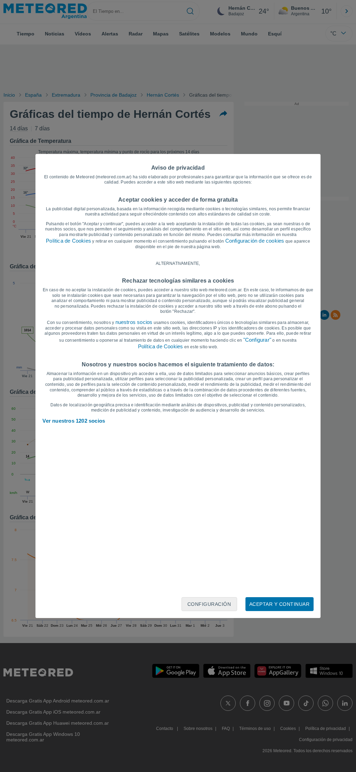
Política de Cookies (68, 241)
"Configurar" (257, 340)
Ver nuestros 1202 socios (73, 421)
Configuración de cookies (254, 241)
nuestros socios (134, 322)
